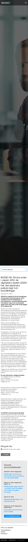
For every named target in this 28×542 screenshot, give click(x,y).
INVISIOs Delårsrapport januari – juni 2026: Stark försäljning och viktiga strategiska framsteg (13, 489)
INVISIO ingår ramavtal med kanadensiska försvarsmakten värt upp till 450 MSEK (14, 476)
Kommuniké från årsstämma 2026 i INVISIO (13, 511)
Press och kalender (7, 527)
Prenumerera (4, 533)
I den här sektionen (7, 269)
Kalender (3, 531)
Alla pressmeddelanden (13, 516)
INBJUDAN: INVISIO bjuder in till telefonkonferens (13, 500)
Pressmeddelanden (5, 530)
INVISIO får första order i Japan (11, 449)
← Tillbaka (6, 454)
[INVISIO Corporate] (6, 3)
